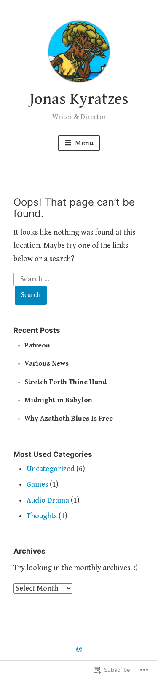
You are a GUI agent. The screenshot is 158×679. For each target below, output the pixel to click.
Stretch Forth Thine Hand (65, 382)
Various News (46, 363)
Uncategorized (51, 468)
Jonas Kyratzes (79, 99)
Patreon (37, 345)
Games (37, 484)
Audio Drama (48, 500)
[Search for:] (63, 278)
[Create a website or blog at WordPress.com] (79, 650)
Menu (83, 143)
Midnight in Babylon (58, 400)
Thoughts (42, 516)
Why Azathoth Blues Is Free (68, 418)
